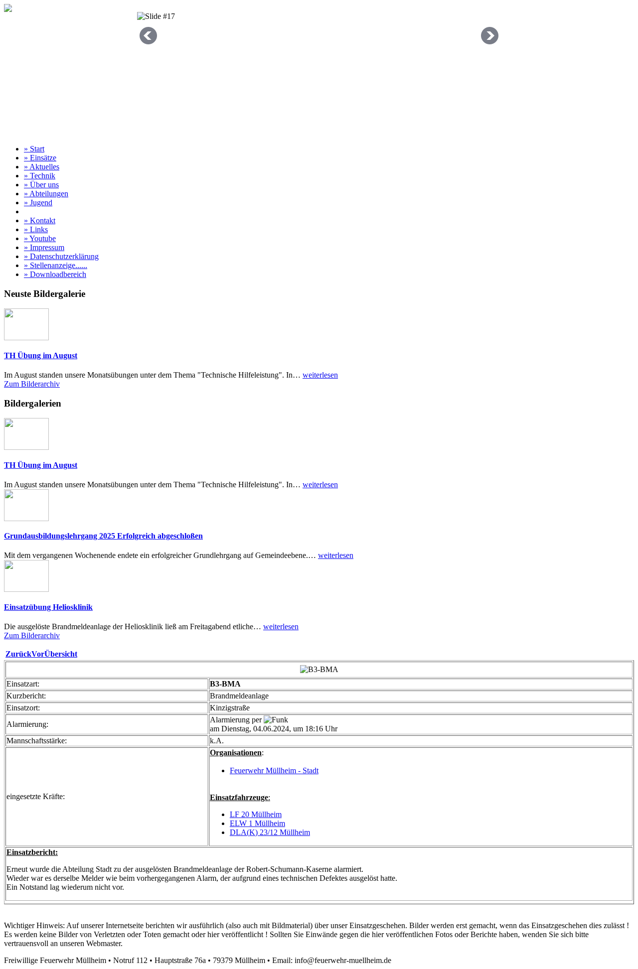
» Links (36, 229)
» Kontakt (39, 220)
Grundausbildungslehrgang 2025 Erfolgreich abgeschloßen (103, 536)
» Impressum (44, 247)
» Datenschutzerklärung (61, 256)
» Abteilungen (46, 193)
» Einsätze (40, 157)
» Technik (39, 175)
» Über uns (41, 184)
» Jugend (38, 202)
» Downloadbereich (55, 274)
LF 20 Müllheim (256, 814)
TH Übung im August (40, 355)
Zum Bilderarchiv (32, 384)
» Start (34, 148)
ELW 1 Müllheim (257, 823)
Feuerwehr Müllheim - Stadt (274, 770)
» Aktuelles (41, 166)
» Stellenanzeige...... (55, 265)
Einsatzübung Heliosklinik (48, 607)
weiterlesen (320, 375)
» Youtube (40, 238)
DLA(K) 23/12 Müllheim (270, 832)
